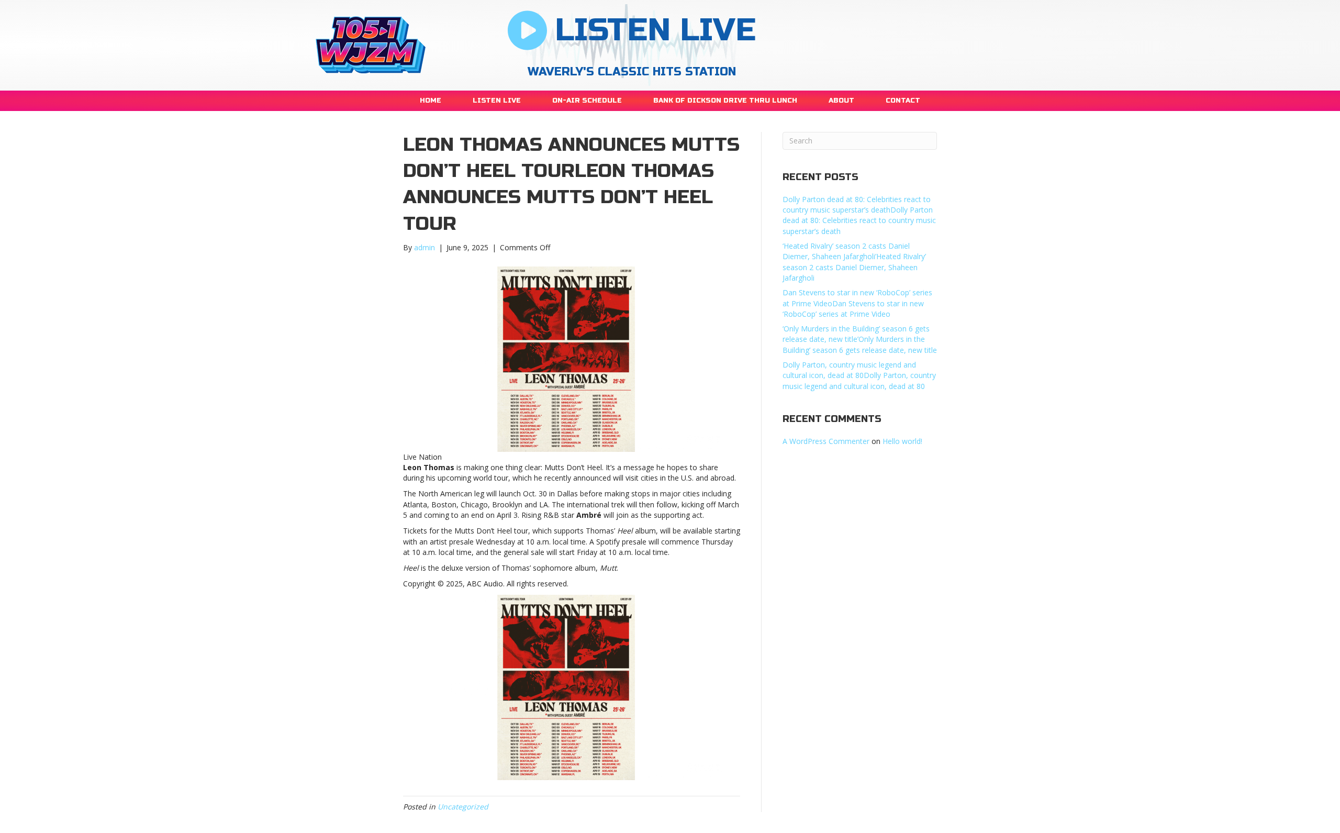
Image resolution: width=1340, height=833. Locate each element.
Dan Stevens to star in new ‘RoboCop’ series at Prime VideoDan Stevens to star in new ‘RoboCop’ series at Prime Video (857, 303)
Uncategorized (463, 807)
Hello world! (902, 441)
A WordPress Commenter (826, 441)
